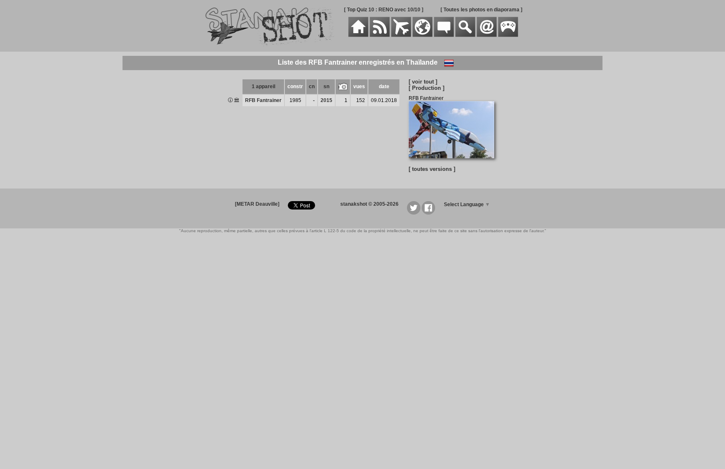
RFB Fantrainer (263, 100)
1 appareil (263, 86)
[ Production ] (426, 88)
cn (312, 86)
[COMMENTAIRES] (444, 35)
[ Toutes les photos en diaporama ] (481, 10)
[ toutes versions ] (432, 169)
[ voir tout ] (423, 82)
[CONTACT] (487, 35)
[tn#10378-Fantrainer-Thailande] (455, 163)
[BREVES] (380, 35)
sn (326, 86)
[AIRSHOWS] (422, 35)
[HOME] (358, 35)
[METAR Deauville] (257, 204)
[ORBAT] (401, 35)
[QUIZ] (508, 35)
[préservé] (236, 101)
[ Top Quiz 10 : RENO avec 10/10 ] (383, 10)
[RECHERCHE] (465, 35)
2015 (326, 100)
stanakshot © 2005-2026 (369, 204)
